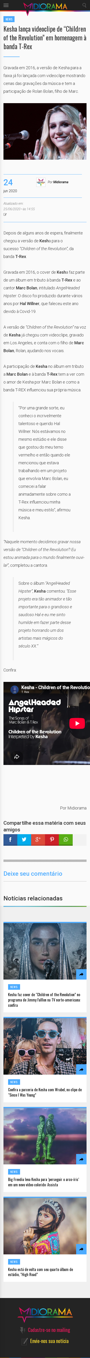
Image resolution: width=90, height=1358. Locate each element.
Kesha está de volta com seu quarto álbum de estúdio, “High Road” (40, 1272)
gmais (38, 840)
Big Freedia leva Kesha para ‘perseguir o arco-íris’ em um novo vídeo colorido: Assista (43, 1182)
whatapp (66, 840)
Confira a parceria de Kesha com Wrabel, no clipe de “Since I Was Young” (45, 1092)
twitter (24, 840)
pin (52, 840)
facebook (10, 840)
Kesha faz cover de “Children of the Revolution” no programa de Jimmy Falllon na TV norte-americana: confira (44, 1000)
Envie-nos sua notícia (49, 1340)
